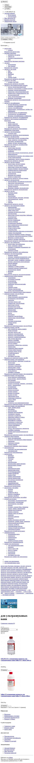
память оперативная (14, 476)
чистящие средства (14, 356)
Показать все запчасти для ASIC (14, 84)
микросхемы (12, 310)
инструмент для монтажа (15, 502)
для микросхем (12, 451)
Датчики (10, 459)
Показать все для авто (11, 67)
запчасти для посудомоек (12, 162)
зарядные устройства (14, 415)
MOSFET (11, 455)
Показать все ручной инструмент (14, 531)
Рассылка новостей (10, 753)
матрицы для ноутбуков (15, 308)
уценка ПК (11, 354)
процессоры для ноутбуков (16, 318)
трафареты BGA (13, 492)
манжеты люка (12, 218)
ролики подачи (12, 395)
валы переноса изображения (16, 377)
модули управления (14, 220)
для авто (7, 63)
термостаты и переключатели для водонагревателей (18, 94)
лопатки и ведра (13, 250)
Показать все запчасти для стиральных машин (18, 241)
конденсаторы (12, 213)
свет (9, 59)
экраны (10, 433)
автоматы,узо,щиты (14, 55)
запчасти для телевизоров (16, 335)
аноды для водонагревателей (17, 87)
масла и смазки (12, 550)
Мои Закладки (8, 751)
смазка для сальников (14, 233)
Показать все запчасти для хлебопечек (16, 252)
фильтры (10, 271)
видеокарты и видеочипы (16, 298)
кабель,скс (11, 56)
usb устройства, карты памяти (17, 329)
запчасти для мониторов (15, 334)
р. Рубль (7, 8)
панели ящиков (12, 263)
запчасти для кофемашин (12, 103)
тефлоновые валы (13, 396)
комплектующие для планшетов (14, 359)
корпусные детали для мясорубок (18, 138)
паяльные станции (13, 443)
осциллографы (12, 282)
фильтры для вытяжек (14, 98)
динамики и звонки (14, 364)
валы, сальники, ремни (15, 245)
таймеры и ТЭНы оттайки (16, 266)
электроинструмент (14, 529)
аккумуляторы (12, 411)
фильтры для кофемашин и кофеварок (19, 116)
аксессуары (7, 48)
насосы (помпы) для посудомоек (18, 168)
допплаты (11, 300)
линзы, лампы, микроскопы (16, 508)
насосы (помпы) (13, 221)
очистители (11, 553)
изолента (11, 547)
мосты (10, 313)
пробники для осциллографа (17, 284)
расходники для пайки (11, 488)
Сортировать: (5, 628)
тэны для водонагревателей (16, 96)
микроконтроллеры (14, 468)
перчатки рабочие (13, 516)
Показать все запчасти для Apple (14, 79)
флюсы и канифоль (14, 494)
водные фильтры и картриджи (17, 104)
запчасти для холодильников (13, 253)
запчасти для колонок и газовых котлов (20, 88)
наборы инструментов (15, 510)
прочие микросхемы (14, 478)
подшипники (12, 387)
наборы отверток (13, 512)
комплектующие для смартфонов (14, 406)
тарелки (10, 202)
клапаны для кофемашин (15, 106)
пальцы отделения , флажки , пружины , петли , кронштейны (20, 384)
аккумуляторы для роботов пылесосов (20, 181)
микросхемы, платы (14, 367)
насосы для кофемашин (15, 108)
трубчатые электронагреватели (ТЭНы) (20, 236)
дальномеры (12, 277)
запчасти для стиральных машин (14, 205)
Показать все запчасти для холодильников (17, 274)
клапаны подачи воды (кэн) (16, 212)
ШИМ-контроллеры (14, 484)
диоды (10, 460)
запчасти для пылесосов (11, 180)
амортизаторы (12, 207)
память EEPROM (13, 473)
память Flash (12, 475)
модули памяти (12, 311)
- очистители (28, 593)
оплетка (10, 489)
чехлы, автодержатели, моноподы (18, 428)
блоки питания (12, 330)
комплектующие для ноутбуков (14, 294)
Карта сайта (8, 729)
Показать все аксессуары (12, 51)
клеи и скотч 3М (13, 548)
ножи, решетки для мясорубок (17, 140)
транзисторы (12, 481)
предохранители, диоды (15, 199)
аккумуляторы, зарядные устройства (19, 361)
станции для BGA (13, 524)
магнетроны (12, 196)
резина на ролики (13, 390)
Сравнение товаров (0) (8, 623)
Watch (10, 76)
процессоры (11, 346)
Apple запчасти (12, 295)
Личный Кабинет (9, 748)
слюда (10, 201)
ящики (10, 273)
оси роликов (12, 380)
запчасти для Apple (10, 69)
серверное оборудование (15, 348)
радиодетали (8, 454)
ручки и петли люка (14, 228)
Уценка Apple (12, 77)
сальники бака (12, 229)
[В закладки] (8, 670)
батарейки (11, 457)
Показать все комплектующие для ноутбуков (18, 326)
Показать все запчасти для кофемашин (16, 117)
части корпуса (12, 370)
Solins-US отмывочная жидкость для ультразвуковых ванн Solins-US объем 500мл (15, 695)
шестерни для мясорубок (15, 141)
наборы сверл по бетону (15, 513)
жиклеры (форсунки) (14, 149)
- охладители (19, 593)
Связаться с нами (9, 726)
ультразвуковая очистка (15, 526)
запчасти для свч (9, 191)
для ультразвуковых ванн (15, 545)
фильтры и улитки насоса (16, 237)
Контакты (7, 714)
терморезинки (12, 537)
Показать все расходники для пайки (15, 497)
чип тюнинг (12, 66)
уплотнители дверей (14, 269)
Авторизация (12, 16)
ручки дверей (12, 265)
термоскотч (11, 539)
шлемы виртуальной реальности (18, 431)
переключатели (12, 154)
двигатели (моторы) (14, 209)
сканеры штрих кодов (14, 351)
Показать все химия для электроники (15, 556)
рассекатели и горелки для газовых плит (20, 156)
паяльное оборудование (11, 436)
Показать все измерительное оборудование (17, 292)
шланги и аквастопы (14, 177)
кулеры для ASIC (13, 82)
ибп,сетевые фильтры (14, 338)
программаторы (9, 447)
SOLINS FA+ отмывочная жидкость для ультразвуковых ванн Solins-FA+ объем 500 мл (16, 659)
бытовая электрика (10, 53)
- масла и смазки (8, 593)
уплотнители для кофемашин (17, 114)
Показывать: (4, 631)
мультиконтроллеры (14, 471)
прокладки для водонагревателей (18, 92)
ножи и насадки (13, 124)
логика (10, 467)
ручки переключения (14, 157)
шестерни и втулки (14, 127)
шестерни (11, 401)
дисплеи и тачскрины (14, 366)
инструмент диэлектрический (17, 500)
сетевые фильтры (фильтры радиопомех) (20, 231)
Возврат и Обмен (9, 719)
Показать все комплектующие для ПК (16, 358)
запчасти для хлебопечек (12, 242)
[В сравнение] (10, 670)
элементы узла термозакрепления (18, 403)
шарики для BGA (13, 496)
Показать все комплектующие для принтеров (18, 404)
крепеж (10, 505)
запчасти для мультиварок (12, 132)
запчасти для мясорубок (11, 136)
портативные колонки (15, 423)
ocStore (10, 757)
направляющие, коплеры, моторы (18, 197)
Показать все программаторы (13, 452)
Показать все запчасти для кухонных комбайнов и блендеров (15, 129)
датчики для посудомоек (15, 165)
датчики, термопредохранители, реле (19, 257)
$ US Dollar (8, 6)
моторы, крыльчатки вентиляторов (19, 261)
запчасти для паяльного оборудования (20, 439)
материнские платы (14, 306)
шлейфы (10, 324)
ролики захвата (12, 391)
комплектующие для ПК (11, 327)
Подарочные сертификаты (12, 738)
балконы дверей (13, 255)
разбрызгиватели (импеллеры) (17, 170)
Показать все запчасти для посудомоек (16, 178)
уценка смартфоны (14, 425)
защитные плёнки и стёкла (16, 417)
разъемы (10, 319)
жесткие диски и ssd (14, 302)
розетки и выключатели (15, 58)
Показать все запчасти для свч (13, 204)
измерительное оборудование (13, 276)
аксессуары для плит (14, 148)
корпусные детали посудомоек (17, 167)
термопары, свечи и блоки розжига (19, 159)
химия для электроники (11, 544)
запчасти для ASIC (10, 80)
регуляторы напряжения (15, 479)
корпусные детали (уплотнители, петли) (20, 152)
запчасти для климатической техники (16, 85)
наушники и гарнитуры (15, 422)
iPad (9, 71)
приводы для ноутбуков (15, 316)
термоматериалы (9, 532)
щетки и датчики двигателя (16, 239)
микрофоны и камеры (14, 369)
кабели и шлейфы (13, 340)
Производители (9, 736)
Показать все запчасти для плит (14, 160)
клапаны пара (12, 133)
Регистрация (12, 15)
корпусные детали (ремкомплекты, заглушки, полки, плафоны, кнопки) (19, 259)
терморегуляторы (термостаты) (17, 268)
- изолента (17, 591)
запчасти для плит (10, 146)
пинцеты (11, 518)
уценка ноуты (12, 322)
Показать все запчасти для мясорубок (15, 144)
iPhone (10, 72)
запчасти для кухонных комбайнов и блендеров (15, 571)
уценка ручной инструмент (16, 528)
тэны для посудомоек (14, 172)
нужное (10, 50)
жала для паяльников (14, 438)
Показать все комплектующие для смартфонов (18, 435)
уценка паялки (12, 444)
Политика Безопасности (11, 717)
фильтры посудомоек (14, 175)
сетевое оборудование (15, 350)
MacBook (11, 74)
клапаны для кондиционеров (17, 90)
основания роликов (14, 382)
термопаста (11, 536)
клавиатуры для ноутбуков (16, 303)
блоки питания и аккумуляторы (18, 297)
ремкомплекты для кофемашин (17, 112)
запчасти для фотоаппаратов (17, 337)
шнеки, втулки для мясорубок (17, 143)
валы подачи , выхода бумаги (17, 378)
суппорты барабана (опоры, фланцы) (19, 234)
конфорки (11, 151)
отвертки (11, 515)
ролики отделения (13, 393)
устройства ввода (13, 353)
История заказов (9, 749)
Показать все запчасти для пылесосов (16, 189)
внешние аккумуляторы (15, 412)
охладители (11, 552)
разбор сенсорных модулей (16, 520)
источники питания (14, 279)
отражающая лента (14, 534)
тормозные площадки (14, 398)
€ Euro (7, 5)
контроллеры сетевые (14, 465)
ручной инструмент (10, 499)
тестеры (10, 286)
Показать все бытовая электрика (14, 61)
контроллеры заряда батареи (16, 463)
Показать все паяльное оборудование (15, 446)
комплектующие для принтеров (14, 375)
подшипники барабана (15, 223)
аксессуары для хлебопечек (16, 244)
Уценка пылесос (13, 186)
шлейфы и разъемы (14, 372)
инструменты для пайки (15, 504)
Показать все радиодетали (12, 486)
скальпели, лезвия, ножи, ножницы (19, 521)
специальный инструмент (16, 523)
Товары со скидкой (10, 741)
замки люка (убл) (13, 210)
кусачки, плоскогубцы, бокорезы (18, 507)
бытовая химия (12, 193)
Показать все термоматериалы (13, 542)
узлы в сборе (12, 399)
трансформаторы (13, 483)
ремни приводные (13, 125)
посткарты (11, 314)
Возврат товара (9, 728)
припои (10, 491)
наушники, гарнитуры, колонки (18, 345)
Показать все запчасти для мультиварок (16, 135)
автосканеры (12, 64)
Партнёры (7, 739)
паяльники (11, 441)
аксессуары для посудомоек (16, 164)
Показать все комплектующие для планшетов (18, 374)
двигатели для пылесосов (16, 183)
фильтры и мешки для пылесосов (18, 188)
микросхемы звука (13, 470)
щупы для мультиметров (15, 290)
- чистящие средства (7, 595)
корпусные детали (13, 305)
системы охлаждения (14, 321)
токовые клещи (12, 287)
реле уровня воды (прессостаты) (18, 225)
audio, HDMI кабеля (14, 407)
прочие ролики (12, 388)
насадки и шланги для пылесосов (18, 185)
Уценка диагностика (14, 289)
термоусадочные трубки (15, 540)
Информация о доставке (11, 716)
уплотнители (12, 173)
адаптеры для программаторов (17, 449)
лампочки (11, 194)
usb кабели (11, 409)
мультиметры (12, 281)
